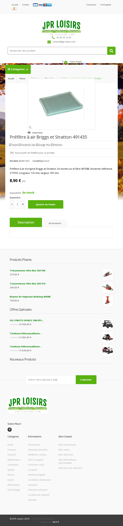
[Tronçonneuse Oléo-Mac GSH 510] (107, 287)
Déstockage (14, 489)
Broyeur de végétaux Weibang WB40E (30, 296)
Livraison (32, 469)
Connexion (91, 5)
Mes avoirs (64, 449)
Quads (11, 469)
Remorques (14, 484)
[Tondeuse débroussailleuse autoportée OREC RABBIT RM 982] (107, 350)
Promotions (34, 444)
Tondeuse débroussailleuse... (26, 333)
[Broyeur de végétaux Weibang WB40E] (107, 300)
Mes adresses (65, 454)
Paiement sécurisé (37, 489)
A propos (33, 484)
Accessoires (55, 223)
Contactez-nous (36, 464)
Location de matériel (38, 494)
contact (25, 5)
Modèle (14, 160)
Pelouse (12, 449)
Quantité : (15, 197)
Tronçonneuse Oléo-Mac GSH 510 (27, 283)
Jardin (10, 444)
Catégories (18, 69)
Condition (38, 160)
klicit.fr (56, 521)
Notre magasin (35, 459)
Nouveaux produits (38, 449)
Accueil (15, 5)
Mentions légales (37, 474)
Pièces (11, 474)
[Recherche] (111, 51)
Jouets (11, 479)
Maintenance (14, 459)
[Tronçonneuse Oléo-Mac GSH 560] (107, 274)
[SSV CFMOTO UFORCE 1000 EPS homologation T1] (107, 324)
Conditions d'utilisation (39, 479)
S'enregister (105, 5)
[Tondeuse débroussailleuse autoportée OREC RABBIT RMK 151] (107, 337)
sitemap (32, 499)
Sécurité (12, 454)
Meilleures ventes (37, 454)
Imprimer (37, 132)
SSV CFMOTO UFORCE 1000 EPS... (27, 320)
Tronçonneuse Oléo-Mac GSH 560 (27, 270)
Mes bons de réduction (70, 467)
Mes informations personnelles (67, 461)
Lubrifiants (13, 464)
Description (26, 222)
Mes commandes (67, 444)
